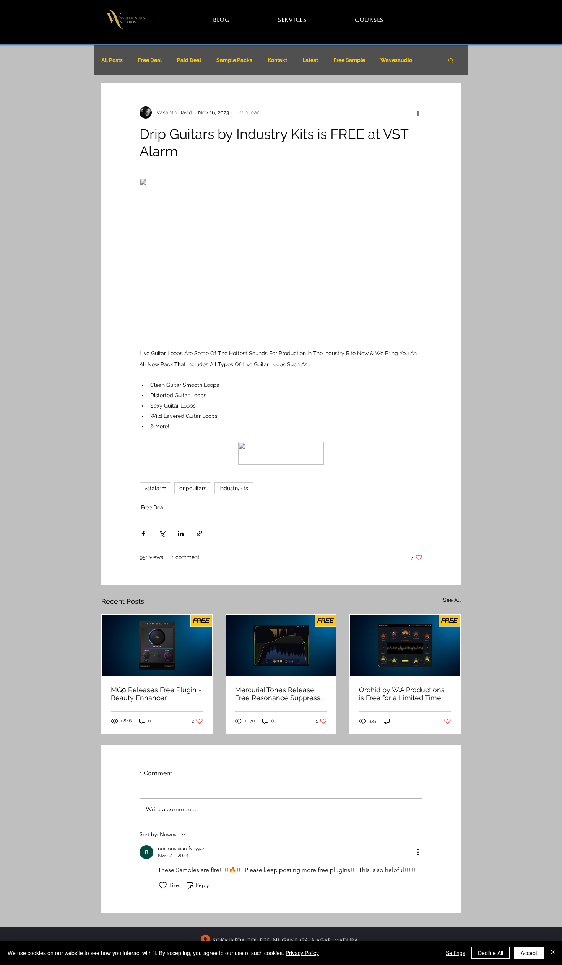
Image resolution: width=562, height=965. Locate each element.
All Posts (112, 60)
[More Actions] (417, 852)
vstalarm (155, 488)
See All (452, 600)
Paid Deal (189, 60)
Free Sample (349, 60)
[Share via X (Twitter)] (162, 533)
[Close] (552, 953)
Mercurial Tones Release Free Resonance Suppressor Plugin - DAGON (281, 694)
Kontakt (277, 60)
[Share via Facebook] (143, 533)
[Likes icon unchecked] (163, 885)
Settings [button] (455, 953)
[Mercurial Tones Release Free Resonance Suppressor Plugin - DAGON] (281, 645)
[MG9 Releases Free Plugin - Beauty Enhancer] (157, 645)
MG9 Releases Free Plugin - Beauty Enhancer (156, 694)
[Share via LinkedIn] (180, 533)
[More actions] (417, 112)
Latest (310, 60)
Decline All (490, 953)
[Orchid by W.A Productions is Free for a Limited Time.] (405, 645)
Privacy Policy (302, 953)
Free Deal (150, 60)
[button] (451, 60)
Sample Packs (234, 60)
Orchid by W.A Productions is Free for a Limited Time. (402, 694)
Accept (529, 953)
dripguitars (192, 488)
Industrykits (233, 488)
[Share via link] (199, 533)
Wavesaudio (396, 60)
